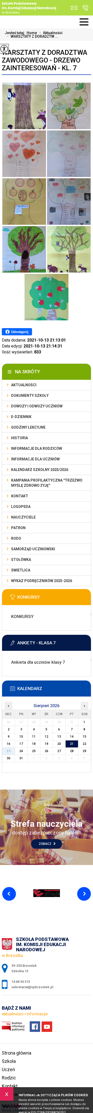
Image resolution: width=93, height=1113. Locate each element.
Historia (19, 438)
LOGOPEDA (20, 507)
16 (8, 744)
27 (59, 751)
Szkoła (9, 1061)
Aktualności (51, 33)
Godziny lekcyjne (28, 427)
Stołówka (21, 560)
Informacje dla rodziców (36, 448)
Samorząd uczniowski (33, 549)
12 (46, 736)
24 (21, 751)
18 (34, 744)
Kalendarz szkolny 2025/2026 (39, 470)
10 (21, 736)
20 (59, 744)
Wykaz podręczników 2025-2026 (41, 581)
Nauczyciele (23, 517)
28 (72, 751)
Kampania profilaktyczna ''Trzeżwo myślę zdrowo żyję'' (46, 483)
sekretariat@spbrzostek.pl (75, 8)
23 (8, 751)
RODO (16, 538)
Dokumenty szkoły (30, 395)
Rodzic (9, 1077)
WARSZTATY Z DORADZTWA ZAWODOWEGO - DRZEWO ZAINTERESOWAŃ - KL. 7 (44, 60)
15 (84, 736)
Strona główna (16, 1053)
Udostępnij (19, 332)
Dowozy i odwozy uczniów (37, 406)
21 (72, 744)
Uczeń (8, 1069)
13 (59, 736)
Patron (18, 528)
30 (8, 758)
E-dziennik (21, 417)
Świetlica (20, 570)
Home (32, 33)
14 (72, 736)
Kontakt (19, 496)
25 (34, 751)
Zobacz (45, 844)
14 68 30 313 (84, 8)
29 (84, 751)
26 (46, 751)
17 (21, 744)
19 (46, 744)
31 (21, 758)
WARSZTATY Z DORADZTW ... (32, 36)
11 (34, 736)
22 (84, 744)
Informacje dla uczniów (35, 459)
